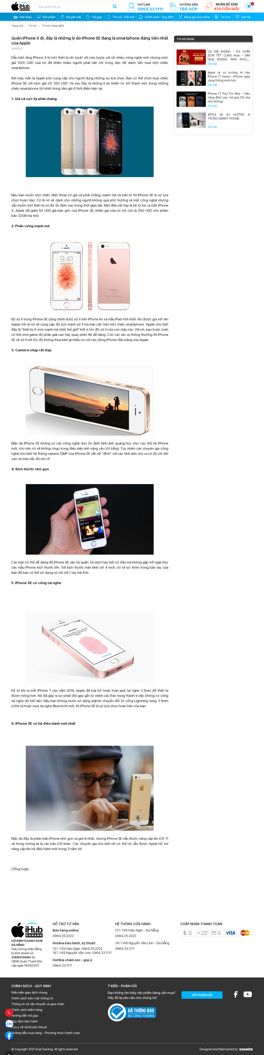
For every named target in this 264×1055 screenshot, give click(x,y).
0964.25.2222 (63, 936)
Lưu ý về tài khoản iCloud (29, 1027)
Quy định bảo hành (24, 1021)
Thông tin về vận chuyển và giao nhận (37, 1004)
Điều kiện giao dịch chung (29, 992)
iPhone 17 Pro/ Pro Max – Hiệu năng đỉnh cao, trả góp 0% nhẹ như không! (229, 97)
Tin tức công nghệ (53, 25)
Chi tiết (212, 64)
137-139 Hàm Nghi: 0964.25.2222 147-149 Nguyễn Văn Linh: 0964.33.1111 (82, 951)
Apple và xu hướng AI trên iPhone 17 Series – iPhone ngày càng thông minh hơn (229, 76)
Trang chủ (17, 25)
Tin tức (32, 25)
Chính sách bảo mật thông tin (32, 998)
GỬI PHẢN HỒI (202, 995)
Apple (100, 57)
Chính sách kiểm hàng (26, 1010)
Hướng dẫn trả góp (24, 1015)
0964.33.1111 (62, 966)
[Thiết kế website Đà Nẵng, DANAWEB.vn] (245, 1049)
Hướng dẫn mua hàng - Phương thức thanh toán (45, 1033)
